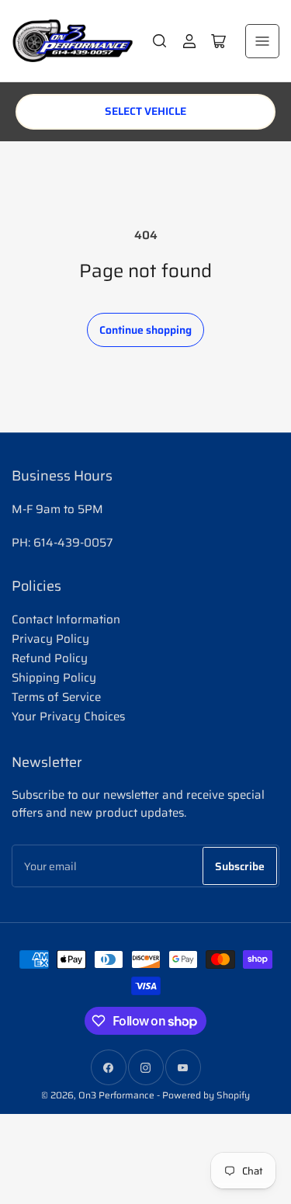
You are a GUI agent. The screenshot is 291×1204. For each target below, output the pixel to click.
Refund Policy (50, 658)
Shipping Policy (54, 677)
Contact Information (66, 619)
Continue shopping (145, 329)
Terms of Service (56, 697)
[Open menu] (262, 41)
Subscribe (240, 866)
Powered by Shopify (206, 1095)
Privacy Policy (50, 639)
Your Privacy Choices (68, 716)
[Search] (160, 41)
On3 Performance (116, 1095)
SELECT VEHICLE (145, 111)
